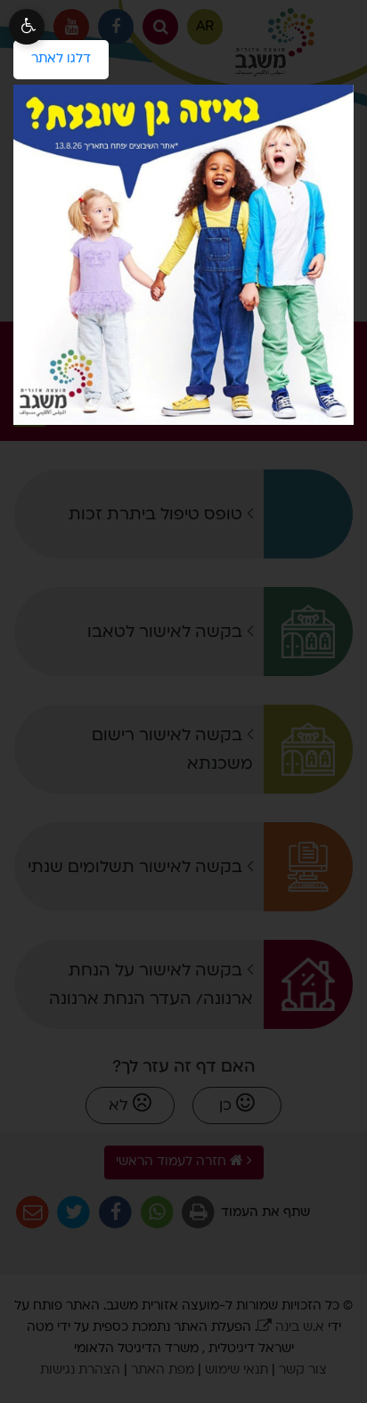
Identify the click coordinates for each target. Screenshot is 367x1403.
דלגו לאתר (52, 52)
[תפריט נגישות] (27, 27)
